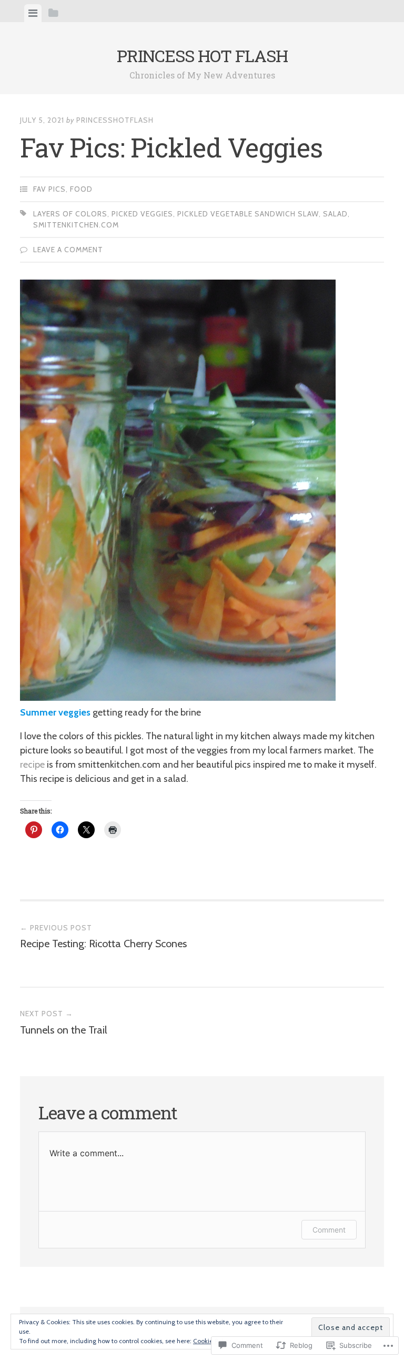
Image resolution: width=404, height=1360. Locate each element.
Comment (329, 1229)
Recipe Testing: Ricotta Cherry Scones (103, 936)
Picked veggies (142, 214)
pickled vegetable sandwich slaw (248, 214)
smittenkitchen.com (76, 225)
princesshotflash (115, 120)
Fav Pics (49, 189)
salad (335, 214)
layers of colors (70, 214)
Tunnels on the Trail (63, 1022)
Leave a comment (68, 249)
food (81, 189)
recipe (32, 764)
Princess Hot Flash (202, 55)
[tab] (33, 13)
